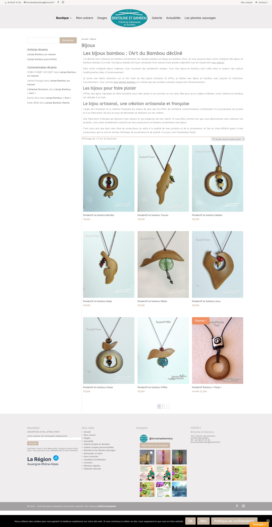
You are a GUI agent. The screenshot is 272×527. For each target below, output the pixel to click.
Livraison (88, 462)
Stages (102, 18)
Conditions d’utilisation (95, 459)
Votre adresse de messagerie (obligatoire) (47, 436)
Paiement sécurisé (92, 469)
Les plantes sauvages (200, 18)
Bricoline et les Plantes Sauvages (99, 450)
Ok (190, 521)
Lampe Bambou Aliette (57, 103)
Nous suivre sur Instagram (155, 445)
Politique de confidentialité (234, 521)
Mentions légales (92, 466)
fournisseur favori (186, 132)
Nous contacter (91, 456)
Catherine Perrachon (37, 89)
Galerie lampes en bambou (97, 444)
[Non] (268, 521)
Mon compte (246, 3)
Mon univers (84, 18)
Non (203, 521)
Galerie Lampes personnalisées (99, 447)
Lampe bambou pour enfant (42, 59)
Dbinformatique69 (107, 506)
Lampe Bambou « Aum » (58, 98)
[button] (147, 457)
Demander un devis (93, 453)
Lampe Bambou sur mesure (41, 54)
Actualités (173, 18)
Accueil (85, 39)
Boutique (62, 18)
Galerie (157, 18)
